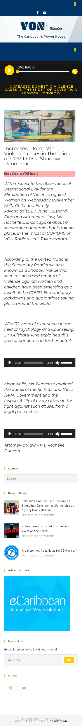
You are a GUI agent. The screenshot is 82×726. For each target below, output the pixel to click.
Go (69, 659)
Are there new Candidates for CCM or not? (49, 550)
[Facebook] (37, 13)
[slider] (67, 362)
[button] (75, 3)
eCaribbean (58, 721)
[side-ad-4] (37, 603)
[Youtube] (45, 13)
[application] (40, 362)
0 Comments (47, 515)
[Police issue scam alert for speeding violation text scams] (11, 530)
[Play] (10, 362)
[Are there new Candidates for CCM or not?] (11, 552)
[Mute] (57, 362)
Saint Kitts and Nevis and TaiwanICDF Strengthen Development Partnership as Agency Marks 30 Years (48, 505)
